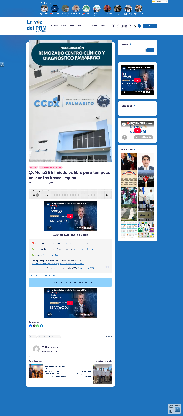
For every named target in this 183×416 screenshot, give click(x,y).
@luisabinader (70, 243)
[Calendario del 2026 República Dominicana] (129, 229)
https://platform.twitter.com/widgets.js (42, 275)
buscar (150, 50)
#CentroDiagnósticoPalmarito (54, 255)
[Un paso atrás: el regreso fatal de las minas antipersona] (146, 178)
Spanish (158, 1)
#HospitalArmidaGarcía (83, 249)
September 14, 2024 (86, 268)
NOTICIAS (33, 167)
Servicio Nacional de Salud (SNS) (49, 336)
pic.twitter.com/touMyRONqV (72, 264)
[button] (150, 26)
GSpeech (108, 197)
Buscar (125, 44)
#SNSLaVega (54, 264)
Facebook (126, 105)
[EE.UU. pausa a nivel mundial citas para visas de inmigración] (146, 212)
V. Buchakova (50, 347)
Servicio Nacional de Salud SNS (51, 167)
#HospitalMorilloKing (40, 264)
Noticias (32, 336)
